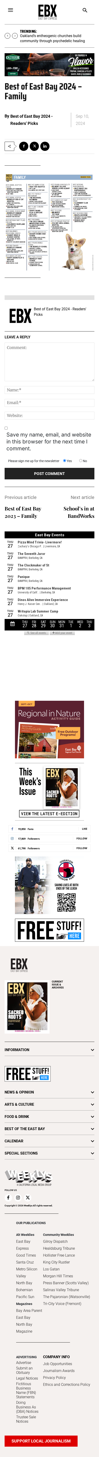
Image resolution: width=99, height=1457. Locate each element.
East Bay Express (23, 1245)
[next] (15, 36)
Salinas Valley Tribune (61, 1290)
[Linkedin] (45, 146)
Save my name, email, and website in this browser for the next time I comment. (48, 441)
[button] (85, 11)
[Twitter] (34, 146)
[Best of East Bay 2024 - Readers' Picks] (20, 316)
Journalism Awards (59, 1371)
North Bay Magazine (24, 1328)
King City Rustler (56, 1262)
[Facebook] (23, 146)
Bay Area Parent (29, 1310)
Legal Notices (27, 1378)
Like (84, 828)
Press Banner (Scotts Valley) (66, 1283)
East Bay (23, 1317)
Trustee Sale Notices (26, 1419)
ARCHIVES (58, 984)
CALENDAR (14, 1141)
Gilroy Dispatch (55, 1241)
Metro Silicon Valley (26, 1272)
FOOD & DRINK (17, 1116)
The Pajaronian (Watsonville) (66, 1297)
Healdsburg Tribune (59, 1248)
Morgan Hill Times (58, 1276)
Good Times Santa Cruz (26, 1258)
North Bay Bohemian (24, 1286)
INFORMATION (17, 1050)
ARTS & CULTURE (19, 1104)
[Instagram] (18, 1198)
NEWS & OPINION (19, 1092)
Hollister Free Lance (59, 1255)
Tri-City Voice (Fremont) (62, 1304)
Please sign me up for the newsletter (33, 461)
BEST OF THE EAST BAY (25, 1129)
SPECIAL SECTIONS (21, 1153)
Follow (81, 838)
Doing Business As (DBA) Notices (27, 1406)
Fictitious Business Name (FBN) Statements (26, 1390)
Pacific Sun (25, 1297)
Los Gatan (51, 1269)
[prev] (7, 36)
